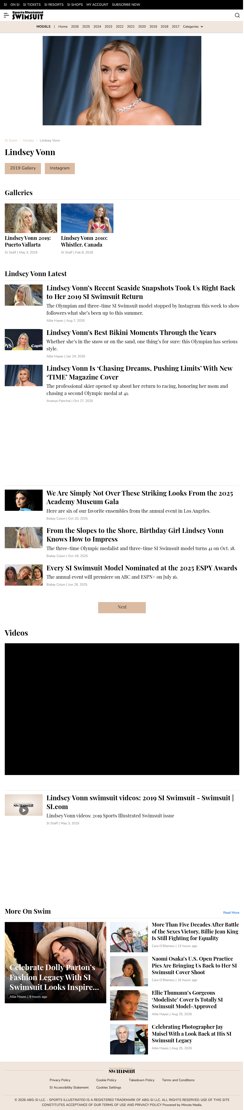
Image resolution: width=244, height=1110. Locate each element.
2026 (75, 27)
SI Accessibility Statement (69, 1088)
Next (122, 607)
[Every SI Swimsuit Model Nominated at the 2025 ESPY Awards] (122, 575)
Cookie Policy (106, 1080)
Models (28, 140)
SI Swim (11, 140)
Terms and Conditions (178, 1080)
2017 (175, 27)
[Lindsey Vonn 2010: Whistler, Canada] (87, 229)
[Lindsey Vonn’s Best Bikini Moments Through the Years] (122, 344)
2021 (131, 27)
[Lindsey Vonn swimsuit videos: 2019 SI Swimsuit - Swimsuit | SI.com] (122, 810)
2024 (97, 27)
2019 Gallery (23, 168)
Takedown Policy (141, 1080)
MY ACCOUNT (97, 5)
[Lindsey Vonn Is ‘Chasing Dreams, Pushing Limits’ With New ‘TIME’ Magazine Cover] (122, 384)
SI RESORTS (54, 5)
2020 (142, 27)
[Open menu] (7, 15)
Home (62, 27)
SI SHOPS (75, 5)
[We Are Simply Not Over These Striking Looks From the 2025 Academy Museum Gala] (122, 505)
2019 (153, 27)
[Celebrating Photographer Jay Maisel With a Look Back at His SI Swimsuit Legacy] (174, 1039)
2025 (86, 27)
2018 (164, 27)
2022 (119, 27)
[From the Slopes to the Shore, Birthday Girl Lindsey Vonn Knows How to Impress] (122, 543)
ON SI (15, 5)
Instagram (60, 168)
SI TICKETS (32, 5)
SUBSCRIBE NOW (126, 5)
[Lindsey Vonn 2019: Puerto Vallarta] (31, 229)
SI (5, 5)
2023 (108, 27)
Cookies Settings (108, 1088)
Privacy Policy (60, 1080)
